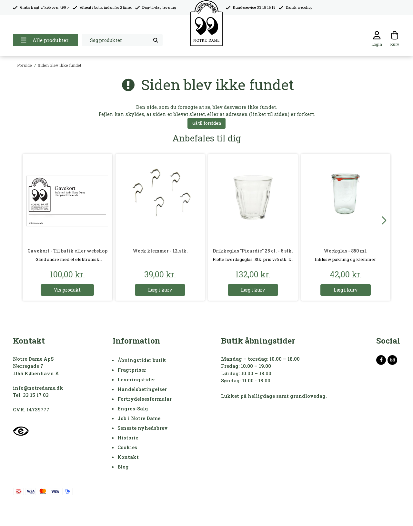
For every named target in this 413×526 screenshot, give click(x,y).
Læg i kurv (160, 290)
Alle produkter (50, 40)
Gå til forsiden (206, 123)
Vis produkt (67, 290)
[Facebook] (381, 360)
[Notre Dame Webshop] (206, 23)
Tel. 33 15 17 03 (31, 395)
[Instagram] (392, 360)
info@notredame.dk (38, 388)
